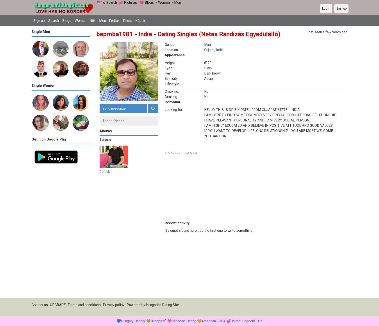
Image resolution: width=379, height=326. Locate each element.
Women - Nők (85, 21)
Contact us (40, 305)
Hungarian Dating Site (162, 305)
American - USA (213, 321)
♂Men (176, 2)
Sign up (39, 21)
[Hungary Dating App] (56, 150)
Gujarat (209, 50)
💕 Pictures (128, 2)
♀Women (163, 2)
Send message (114, 108)
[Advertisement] (61, 232)
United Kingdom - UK (247, 321)
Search (53, 21)
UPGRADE (58, 305)
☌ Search (110, 2)
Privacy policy (113, 305)
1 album (105, 139)
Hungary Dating (132, 321)
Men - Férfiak (109, 21)
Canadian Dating (184, 321)
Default (105, 171)
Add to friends (113, 121)
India (219, 50)
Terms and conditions (84, 305)
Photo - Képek (134, 21)
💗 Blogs (146, 2)
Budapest (158, 321)
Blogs (66, 21)
